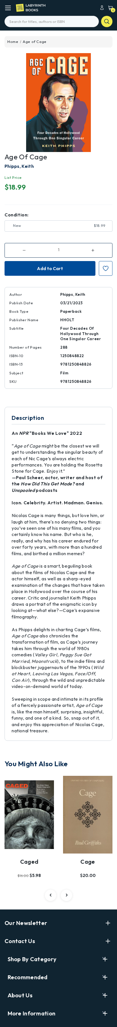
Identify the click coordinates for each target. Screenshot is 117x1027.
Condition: (17, 215)
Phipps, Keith (19, 166)
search (106, 21)
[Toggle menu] (8, 8)
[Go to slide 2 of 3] (66, 895)
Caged (29, 861)
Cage (87, 861)
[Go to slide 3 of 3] (50, 895)
